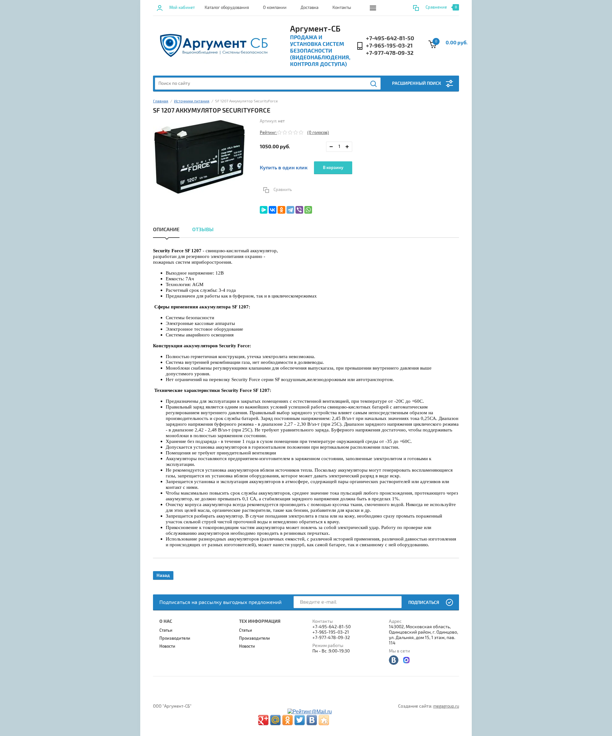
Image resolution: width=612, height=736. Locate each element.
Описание (166, 229)
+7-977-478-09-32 (389, 53)
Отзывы (203, 229)
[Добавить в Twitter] (300, 720)
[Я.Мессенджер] (263, 210)
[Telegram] (290, 210)
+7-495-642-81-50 (390, 38)
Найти (373, 84)
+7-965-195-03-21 (389, 45)
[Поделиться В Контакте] (312, 720)
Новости (167, 646)
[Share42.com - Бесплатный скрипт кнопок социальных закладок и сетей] (324, 720)
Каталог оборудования (227, 7)
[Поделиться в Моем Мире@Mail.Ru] (275, 720)
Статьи (165, 630)
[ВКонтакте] (272, 210)
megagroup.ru (446, 706)
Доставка (309, 7)
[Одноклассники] (281, 210)
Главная (160, 101)
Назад (163, 575)
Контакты (341, 7)
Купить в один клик (284, 168)
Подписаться (423, 602)
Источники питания (191, 101)
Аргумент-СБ (315, 29)
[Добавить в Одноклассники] (287, 720)
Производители (174, 638)
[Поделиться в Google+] (263, 720)
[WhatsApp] (308, 210)
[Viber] (299, 210)
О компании (275, 7)
